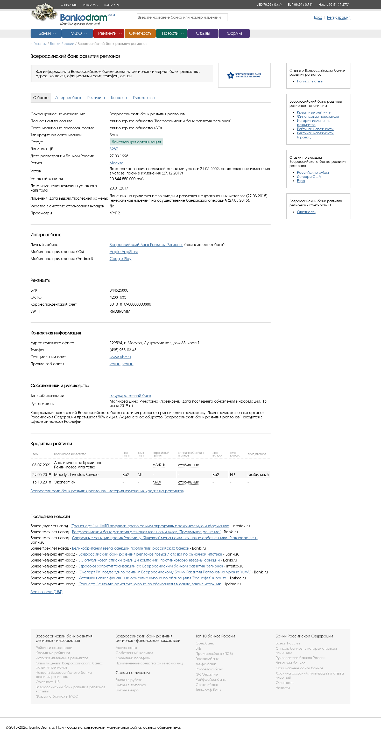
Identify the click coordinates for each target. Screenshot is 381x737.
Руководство (144, 97)
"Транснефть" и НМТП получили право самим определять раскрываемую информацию (150, 526)
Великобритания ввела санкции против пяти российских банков (130, 548)
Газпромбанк (207, 659)
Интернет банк (68, 97)
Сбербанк (205, 643)
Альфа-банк (206, 664)
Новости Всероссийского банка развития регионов (64, 674)
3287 (114, 149)
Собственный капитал (134, 653)
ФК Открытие (207, 674)
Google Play (120, 258)
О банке (40, 97)
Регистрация (338, 17)
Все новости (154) (46, 591)
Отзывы (203, 33)
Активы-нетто (126, 647)
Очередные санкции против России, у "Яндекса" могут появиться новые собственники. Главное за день (165, 538)
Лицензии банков (290, 663)
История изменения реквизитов (313, 122)
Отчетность (140, 33)
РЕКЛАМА (90, 5)
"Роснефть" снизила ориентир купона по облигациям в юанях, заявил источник (150, 584)
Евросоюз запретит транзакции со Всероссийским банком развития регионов (151, 566)
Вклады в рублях (129, 680)
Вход (318, 17)
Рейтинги (107, 33)
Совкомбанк (207, 685)
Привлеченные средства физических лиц (149, 663)
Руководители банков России (301, 658)
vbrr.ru (115, 364)
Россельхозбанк (209, 669)
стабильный (188, 465)
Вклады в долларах (131, 685)
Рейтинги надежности (315, 129)
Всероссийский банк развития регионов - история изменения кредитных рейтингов (107, 491)
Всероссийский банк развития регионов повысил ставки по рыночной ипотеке (150, 554)
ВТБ (198, 648)
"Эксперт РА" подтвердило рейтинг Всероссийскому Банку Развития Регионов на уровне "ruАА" (165, 572)
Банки (45, 33)
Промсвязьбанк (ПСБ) (214, 653)
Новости (170, 33)
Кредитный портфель (133, 658)
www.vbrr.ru (120, 357)
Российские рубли (313, 172)
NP (140, 474)
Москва (117, 163)
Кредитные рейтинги (314, 112)
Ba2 (126, 474)
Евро (301, 181)
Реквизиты (96, 97)
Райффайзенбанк (211, 679)
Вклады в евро (127, 690)
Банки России (288, 643)
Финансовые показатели (318, 116)
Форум (234, 33)
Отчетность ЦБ (48, 682)
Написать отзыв (310, 81)
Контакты (119, 97)
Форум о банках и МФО (57, 696)
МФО (76, 33)
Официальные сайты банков (299, 668)
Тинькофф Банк (208, 690)
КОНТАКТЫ (111, 5)
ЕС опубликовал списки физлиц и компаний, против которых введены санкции (149, 560)
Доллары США (309, 176)
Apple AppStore (124, 251)
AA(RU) (159, 465)
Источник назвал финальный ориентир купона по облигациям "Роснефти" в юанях (152, 578)
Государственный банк (130, 395)
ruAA (157, 482)
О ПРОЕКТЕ (69, 5)
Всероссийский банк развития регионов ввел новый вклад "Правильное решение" (146, 532)
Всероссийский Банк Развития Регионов (146, 244)
